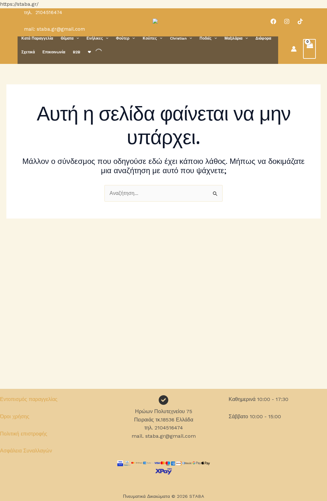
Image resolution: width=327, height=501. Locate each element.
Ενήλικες (95, 38)
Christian (178, 38)
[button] (76, 38)
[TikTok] (300, 21)
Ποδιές (205, 38)
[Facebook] (273, 21)
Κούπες (150, 38)
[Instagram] (287, 21)
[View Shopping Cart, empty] (309, 49)
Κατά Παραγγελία (37, 38)
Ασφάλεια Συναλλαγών (26, 451)
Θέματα (67, 38)
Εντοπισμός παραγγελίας (28, 399)
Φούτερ (122, 38)
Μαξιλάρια (233, 38)
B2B (76, 52)
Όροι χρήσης (14, 416)
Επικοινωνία (53, 52)
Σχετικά (28, 52)
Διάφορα (263, 38)
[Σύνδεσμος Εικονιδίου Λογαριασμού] (294, 49)
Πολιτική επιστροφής (23, 434)
